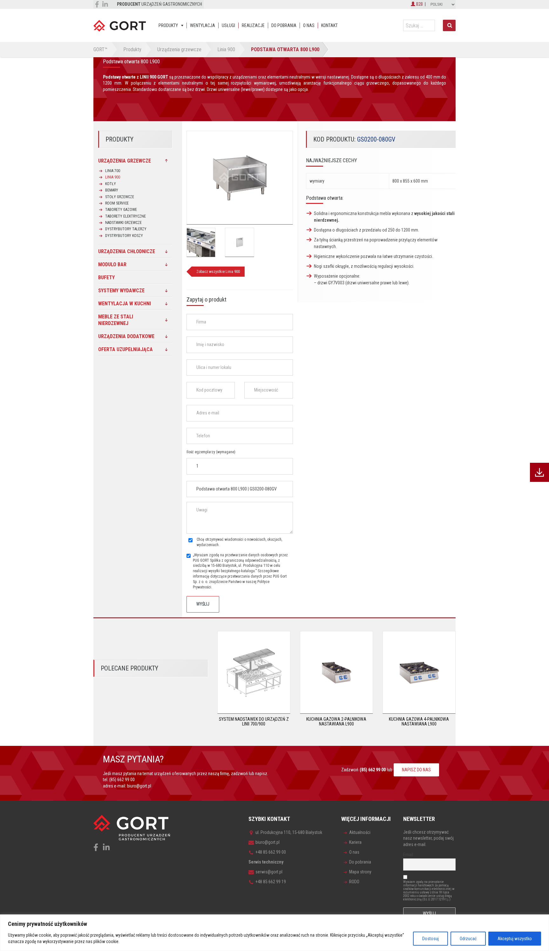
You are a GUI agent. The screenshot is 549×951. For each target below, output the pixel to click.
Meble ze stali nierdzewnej (115, 320)
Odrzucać (468, 938)
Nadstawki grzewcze (123, 222)
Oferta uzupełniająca (125, 349)
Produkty (168, 25)
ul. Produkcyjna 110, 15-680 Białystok (288, 832)
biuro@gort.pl (139, 785)
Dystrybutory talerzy (125, 229)
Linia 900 (112, 177)
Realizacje (253, 25)
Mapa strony (360, 871)
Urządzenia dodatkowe (126, 336)
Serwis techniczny (265, 861)
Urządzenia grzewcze (124, 161)
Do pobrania (283, 25)
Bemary (111, 190)
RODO (354, 881)
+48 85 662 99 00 (270, 852)
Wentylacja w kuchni (124, 304)
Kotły (110, 184)
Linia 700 (112, 171)
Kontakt (329, 25)
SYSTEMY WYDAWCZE (121, 291)
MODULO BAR (112, 264)
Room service (117, 203)
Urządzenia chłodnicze (126, 251)
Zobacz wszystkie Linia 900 (218, 271)
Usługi (228, 25)
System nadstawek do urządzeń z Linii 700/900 (254, 721)
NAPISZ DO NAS (416, 769)
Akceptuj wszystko (515, 938)
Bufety (106, 277)
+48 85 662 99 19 (270, 881)
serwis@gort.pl (268, 871)
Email (408, 854)
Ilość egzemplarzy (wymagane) (210, 452)
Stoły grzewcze (119, 197)
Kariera (355, 842)
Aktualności (359, 832)
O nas (309, 25)
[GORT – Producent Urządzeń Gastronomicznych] (119, 25)
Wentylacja (202, 25)
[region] (274, 932)
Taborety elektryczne (125, 216)
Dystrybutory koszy (124, 235)
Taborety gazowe (121, 209)
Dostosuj (430, 938)
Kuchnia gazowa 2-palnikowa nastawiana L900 (336, 721)
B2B (419, 4)
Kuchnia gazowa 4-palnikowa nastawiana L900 (419, 721)
